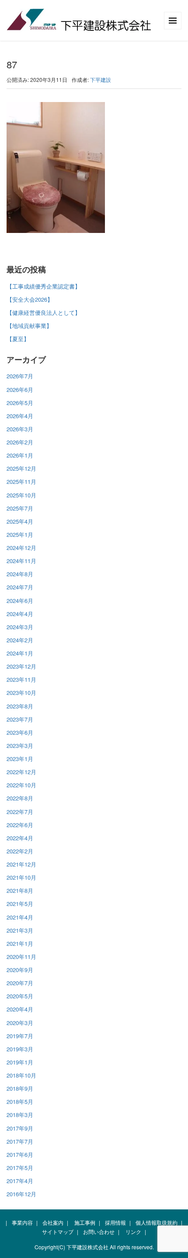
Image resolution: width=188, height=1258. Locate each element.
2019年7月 (20, 1036)
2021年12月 (21, 864)
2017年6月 (20, 1154)
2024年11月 (21, 561)
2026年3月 (20, 429)
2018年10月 (21, 1075)
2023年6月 (20, 732)
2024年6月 (20, 600)
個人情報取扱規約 (157, 1222)
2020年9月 (20, 970)
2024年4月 (20, 614)
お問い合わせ (99, 1231)
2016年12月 (21, 1194)
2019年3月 (20, 1049)
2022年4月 (20, 838)
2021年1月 (20, 943)
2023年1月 (20, 758)
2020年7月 (20, 983)
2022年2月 (20, 851)
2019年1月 (20, 1062)
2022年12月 (21, 772)
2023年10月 (21, 692)
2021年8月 (20, 890)
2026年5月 (20, 402)
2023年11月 (21, 679)
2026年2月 (20, 442)
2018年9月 (20, 1088)
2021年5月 (20, 903)
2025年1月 (20, 534)
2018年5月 (20, 1101)
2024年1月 (20, 653)
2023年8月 (20, 706)
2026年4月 (20, 416)
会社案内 (52, 1222)
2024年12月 (21, 547)
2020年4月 (20, 1009)
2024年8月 (20, 574)
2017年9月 (20, 1128)
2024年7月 (20, 587)
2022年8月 (20, 798)
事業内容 (22, 1222)
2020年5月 (20, 996)
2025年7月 (20, 508)
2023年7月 (20, 719)
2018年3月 (20, 1114)
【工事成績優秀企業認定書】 (43, 286)
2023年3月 (20, 745)
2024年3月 (20, 627)
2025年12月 (21, 468)
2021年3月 (20, 930)
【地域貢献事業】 (29, 325)
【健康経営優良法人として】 (43, 312)
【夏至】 (18, 339)
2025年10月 (21, 495)
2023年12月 (21, 666)
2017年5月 (20, 1167)
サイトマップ (57, 1231)
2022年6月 (20, 825)
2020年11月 (21, 956)
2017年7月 (20, 1141)
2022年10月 (21, 785)
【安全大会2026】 (30, 299)
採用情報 (115, 1222)
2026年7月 (20, 376)
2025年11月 (21, 481)
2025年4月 (20, 521)
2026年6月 (20, 389)
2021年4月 (20, 917)
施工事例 (84, 1222)
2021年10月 (21, 877)
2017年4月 (20, 1181)
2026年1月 (20, 455)
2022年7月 (20, 811)
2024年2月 (20, 640)
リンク (133, 1231)
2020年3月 (20, 1022)
